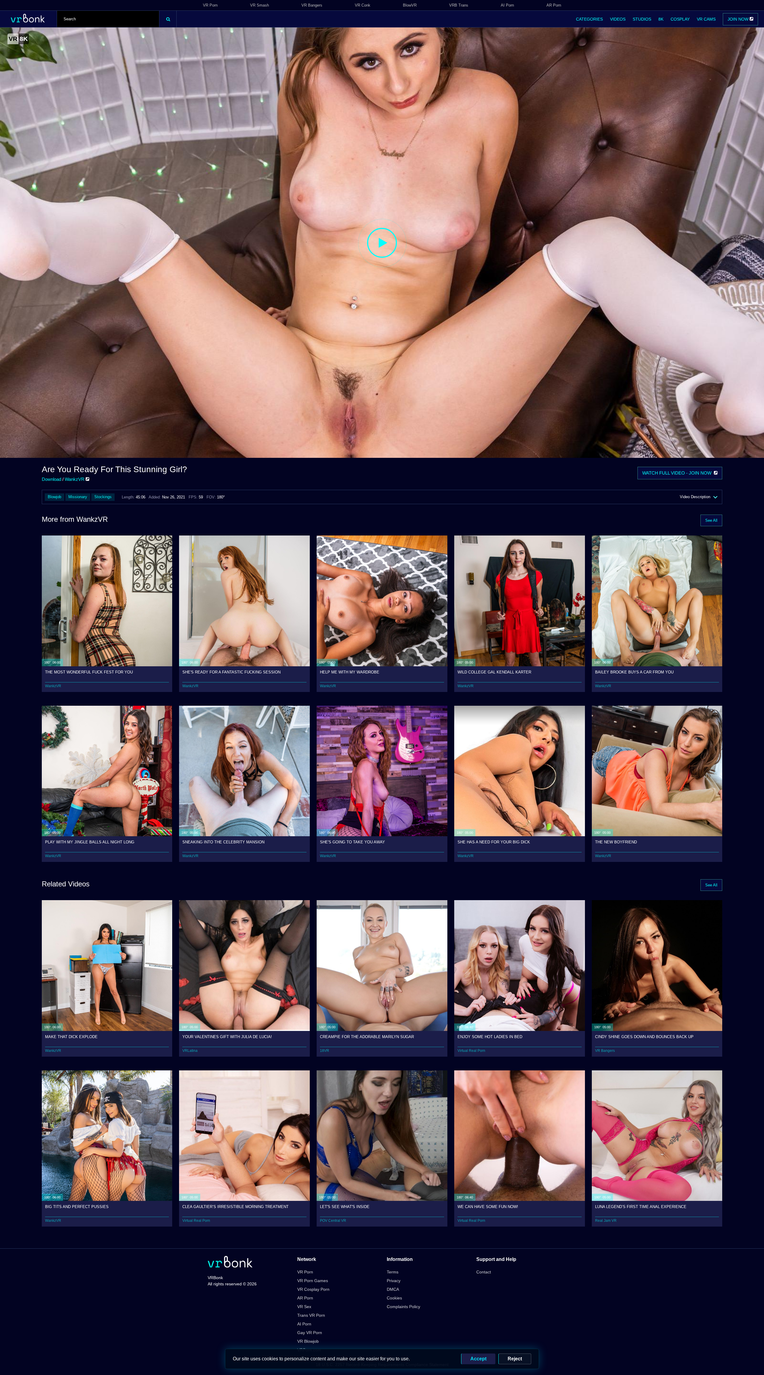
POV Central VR (333, 1221)
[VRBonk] (230, 1262)
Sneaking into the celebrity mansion (223, 842)
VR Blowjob (308, 1341)
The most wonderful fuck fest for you (89, 672)
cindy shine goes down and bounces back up (644, 1037)
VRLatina (190, 1051)
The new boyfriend (616, 842)
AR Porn (553, 5)
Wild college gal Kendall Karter (494, 672)
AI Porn (507, 5)
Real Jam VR (606, 1221)
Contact (483, 1272)
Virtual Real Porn (471, 1051)
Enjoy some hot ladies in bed (490, 1037)
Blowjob (54, 497)
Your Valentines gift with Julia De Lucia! (227, 1037)
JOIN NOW (739, 19)
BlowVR (410, 5)
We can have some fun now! (488, 1206)
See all (711, 520)
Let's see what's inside (344, 1206)
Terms (392, 1272)
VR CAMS (706, 19)
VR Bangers (311, 5)
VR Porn (210, 5)
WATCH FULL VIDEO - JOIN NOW (678, 472)
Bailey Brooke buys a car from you (634, 672)
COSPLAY (680, 19)
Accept (478, 1358)
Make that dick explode (71, 1037)
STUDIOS (642, 19)
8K (660, 19)
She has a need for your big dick (494, 842)
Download (51, 479)
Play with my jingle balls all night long (89, 842)
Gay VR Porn (309, 1332)
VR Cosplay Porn (313, 1289)
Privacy (394, 1280)
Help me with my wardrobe (349, 672)
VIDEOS (618, 19)
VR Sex (304, 1306)
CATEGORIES (589, 19)
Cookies (394, 1298)
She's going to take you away (352, 842)
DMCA (393, 1289)
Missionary (77, 497)
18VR (324, 1051)
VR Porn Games (312, 1280)
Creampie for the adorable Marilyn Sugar (367, 1037)
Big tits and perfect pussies (77, 1206)
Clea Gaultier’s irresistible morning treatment (235, 1206)
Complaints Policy (403, 1306)
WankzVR (75, 479)
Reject (515, 1358)
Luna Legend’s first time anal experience (640, 1206)
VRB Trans (458, 5)
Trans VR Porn (311, 1315)
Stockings (103, 497)
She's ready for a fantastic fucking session (231, 672)
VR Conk (362, 5)
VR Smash (259, 5)
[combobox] (108, 19)
